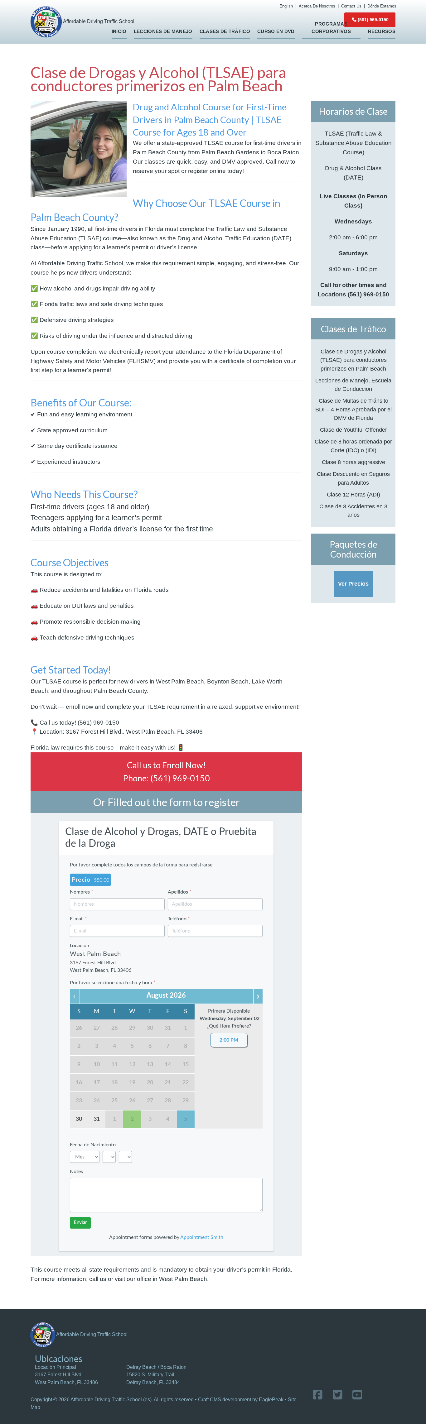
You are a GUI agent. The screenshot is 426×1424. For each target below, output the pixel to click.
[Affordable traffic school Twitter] (337, 1395)
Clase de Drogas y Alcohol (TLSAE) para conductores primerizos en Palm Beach (353, 360)
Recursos (381, 31)
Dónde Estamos (381, 6)
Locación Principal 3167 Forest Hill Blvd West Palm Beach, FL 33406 (66, 1374)
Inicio (119, 31)
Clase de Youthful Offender (353, 430)
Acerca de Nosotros (317, 6)
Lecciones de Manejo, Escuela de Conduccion (353, 384)
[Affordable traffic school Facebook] (318, 1395)
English (286, 6)
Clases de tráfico (225, 31)
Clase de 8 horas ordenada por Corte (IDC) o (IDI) (353, 446)
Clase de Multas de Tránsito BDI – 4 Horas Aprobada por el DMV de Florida (353, 409)
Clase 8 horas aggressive (353, 462)
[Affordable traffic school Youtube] (357, 1395)
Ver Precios (353, 584)
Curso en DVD (276, 31)
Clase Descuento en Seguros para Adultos (353, 478)
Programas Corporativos (331, 27)
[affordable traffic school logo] (42, 1334)
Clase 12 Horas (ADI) (353, 494)
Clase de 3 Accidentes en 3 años (353, 510)
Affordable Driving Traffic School (98, 21)
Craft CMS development (224, 1399)
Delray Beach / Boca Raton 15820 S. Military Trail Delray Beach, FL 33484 (156, 1374)
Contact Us (351, 6)
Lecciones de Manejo (163, 31)
